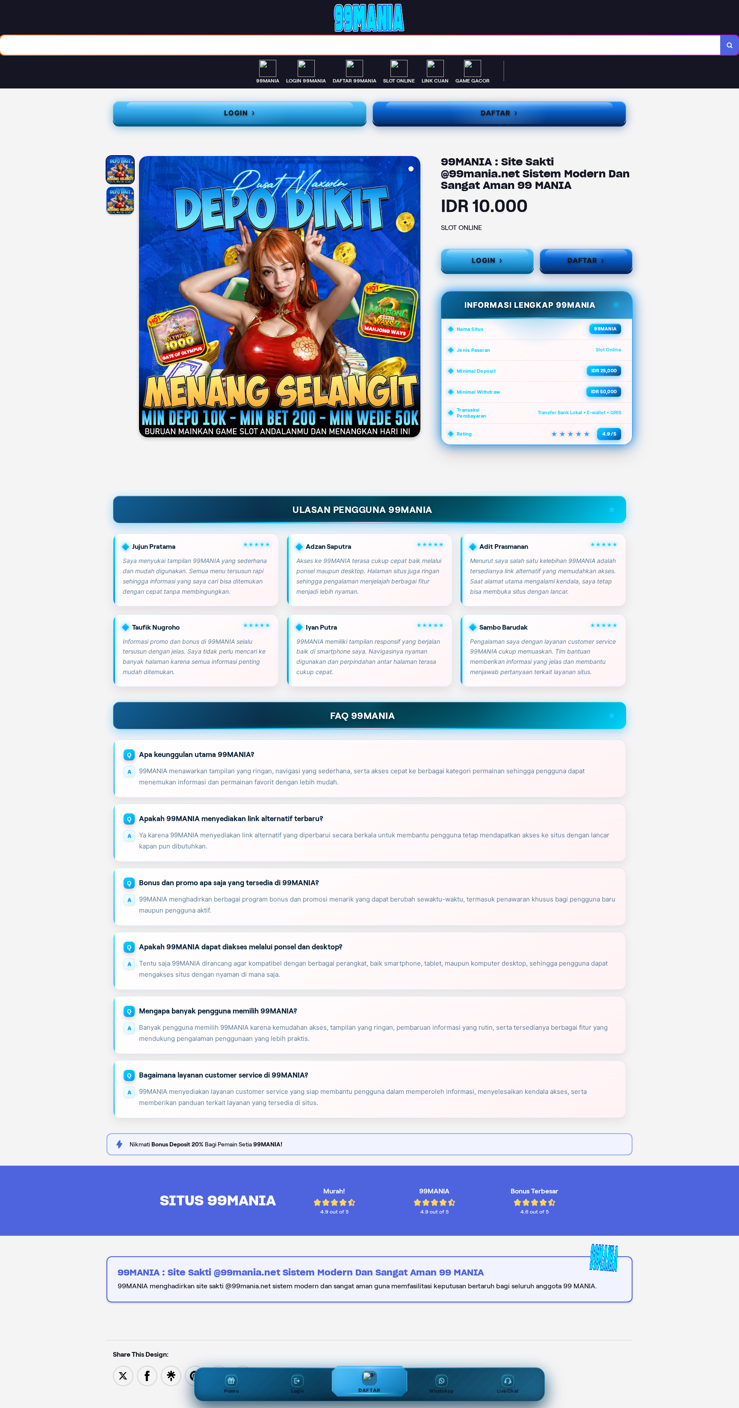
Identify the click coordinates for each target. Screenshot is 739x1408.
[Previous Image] (146, 298)
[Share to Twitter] (123, 1375)
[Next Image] (413, 298)
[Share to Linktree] (171, 1375)
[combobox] (360, 45)
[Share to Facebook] (147, 1375)
